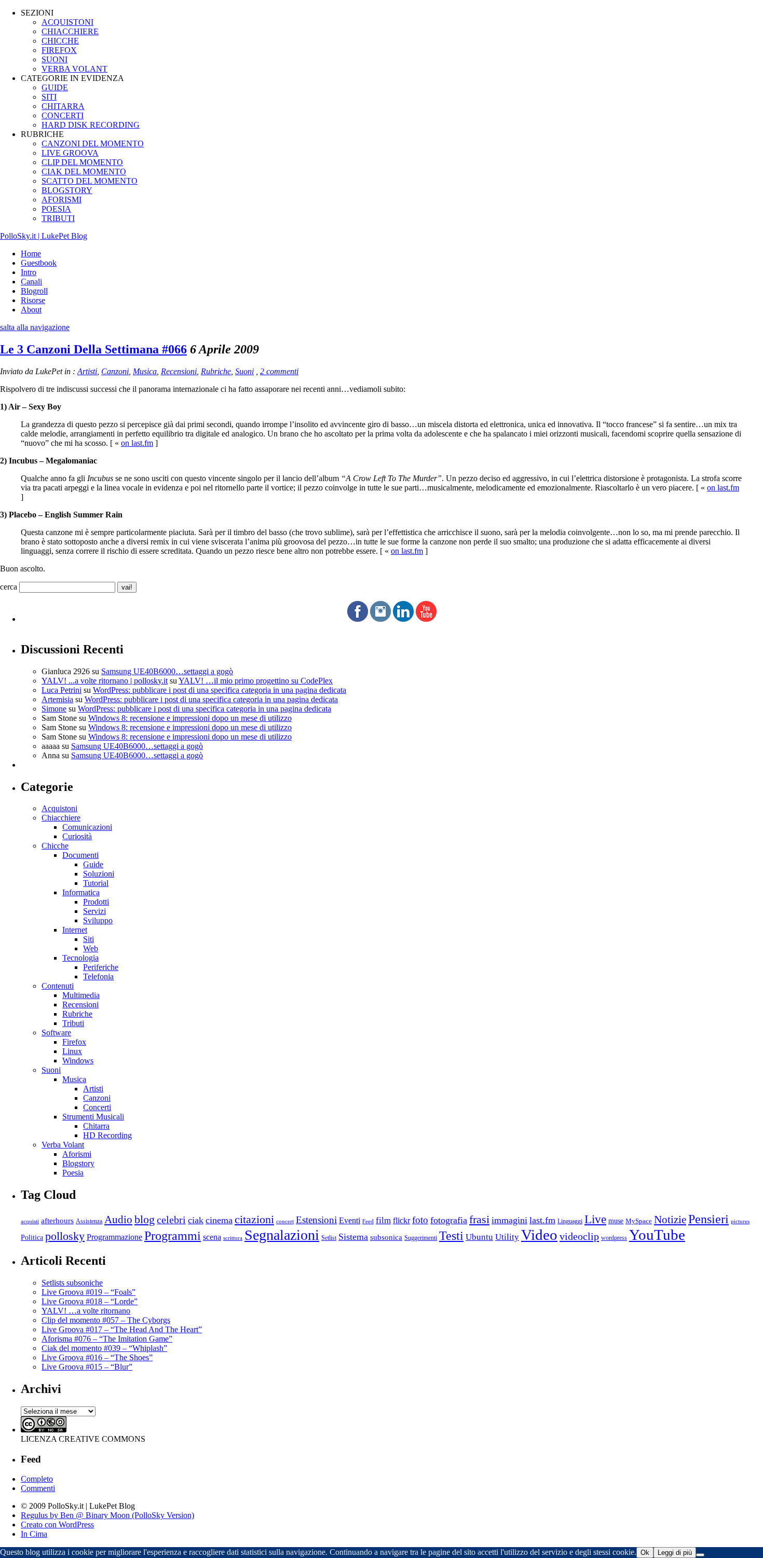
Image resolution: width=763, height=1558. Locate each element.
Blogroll (34, 290)
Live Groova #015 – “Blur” (87, 1366)
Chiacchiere (61, 817)
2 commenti (279, 371)
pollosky (65, 1236)
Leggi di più (675, 1552)
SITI (49, 96)
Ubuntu (479, 1237)
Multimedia (81, 995)
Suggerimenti (420, 1237)
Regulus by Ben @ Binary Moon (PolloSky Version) (107, 1515)
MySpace (638, 1221)
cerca (8, 586)
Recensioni (179, 371)
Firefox (74, 1041)
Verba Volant (63, 1144)
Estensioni (316, 1219)
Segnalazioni (281, 1235)
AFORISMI (61, 199)
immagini (509, 1220)
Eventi (349, 1220)
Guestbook (39, 262)
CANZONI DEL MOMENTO (93, 143)
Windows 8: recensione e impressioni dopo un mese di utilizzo (190, 718)
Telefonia (98, 976)
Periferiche (100, 967)
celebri (171, 1219)
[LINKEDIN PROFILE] (403, 618)
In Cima (34, 1533)
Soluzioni (98, 873)
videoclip (579, 1236)
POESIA (56, 208)
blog (144, 1219)
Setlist (328, 1238)
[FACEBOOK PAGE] (357, 618)
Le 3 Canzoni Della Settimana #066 (93, 349)
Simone (54, 708)
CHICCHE (60, 40)
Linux (72, 1051)
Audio (118, 1219)
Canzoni (115, 371)
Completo (37, 1478)
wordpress (614, 1237)
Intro (28, 272)
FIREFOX (59, 50)
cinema (219, 1220)
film (383, 1220)
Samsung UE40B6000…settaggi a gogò (167, 671)
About (31, 309)
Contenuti (58, 985)
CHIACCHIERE (70, 31)
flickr (401, 1220)
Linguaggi (569, 1221)
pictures (740, 1221)
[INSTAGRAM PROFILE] (380, 618)
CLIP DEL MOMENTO (82, 162)
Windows (77, 1060)
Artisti (87, 371)
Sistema (353, 1237)
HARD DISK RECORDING (91, 124)
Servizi (94, 911)
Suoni (244, 371)
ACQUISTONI (67, 22)
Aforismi (76, 1154)
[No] (700, 1554)
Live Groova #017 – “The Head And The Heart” (122, 1329)
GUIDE (55, 87)
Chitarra (96, 1126)
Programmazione (114, 1237)
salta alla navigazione (35, 327)
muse (615, 1221)
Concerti (97, 1107)
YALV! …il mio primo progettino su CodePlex (256, 680)
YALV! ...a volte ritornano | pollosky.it (105, 680)
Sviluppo (98, 920)
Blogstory (78, 1163)
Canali (31, 281)
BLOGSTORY (67, 190)
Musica (145, 371)
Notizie (670, 1219)
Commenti (38, 1488)
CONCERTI (63, 115)
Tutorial (95, 883)
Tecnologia (80, 957)
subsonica (386, 1237)
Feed (368, 1221)
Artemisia (57, 699)
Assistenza (89, 1221)
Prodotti (96, 901)
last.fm (542, 1220)
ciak (195, 1220)
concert (285, 1221)
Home (31, 253)
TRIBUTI (58, 218)
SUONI (54, 59)
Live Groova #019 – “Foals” (88, 1292)
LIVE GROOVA (70, 152)
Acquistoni (59, 808)
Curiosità (77, 836)
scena (212, 1237)
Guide (93, 864)
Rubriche (216, 371)
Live (595, 1219)
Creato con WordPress (57, 1524)
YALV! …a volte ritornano (86, 1310)
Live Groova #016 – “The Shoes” (97, 1357)
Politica (32, 1237)
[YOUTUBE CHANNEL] (426, 618)
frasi (479, 1219)
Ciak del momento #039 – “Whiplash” (104, 1348)
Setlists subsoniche (72, 1282)
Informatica (81, 892)
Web (90, 948)
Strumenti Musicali (93, 1116)
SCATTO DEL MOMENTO (90, 180)
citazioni (254, 1219)
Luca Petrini (61, 690)
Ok (645, 1552)
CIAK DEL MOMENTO (84, 171)
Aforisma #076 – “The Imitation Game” (107, 1338)
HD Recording (107, 1135)
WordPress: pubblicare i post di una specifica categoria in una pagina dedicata (219, 690)
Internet (74, 929)
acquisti (30, 1221)
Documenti (80, 855)
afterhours (57, 1221)
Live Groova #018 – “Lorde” (90, 1301)
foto (420, 1219)
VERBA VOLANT (74, 68)
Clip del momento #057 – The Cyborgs (106, 1320)
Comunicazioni (87, 827)
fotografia (448, 1220)
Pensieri (708, 1219)
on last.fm (137, 443)
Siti (88, 939)
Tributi (73, 1023)
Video (539, 1234)
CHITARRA (63, 106)
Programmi (172, 1235)
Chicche (55, 845)
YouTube (657, 1234)
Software (56, 1032)
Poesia (73, 1172)
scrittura (232, 1238)
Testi (451, 1235)
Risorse (33, 300)
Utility (507, 1237)
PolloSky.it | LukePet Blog (43, 235)
